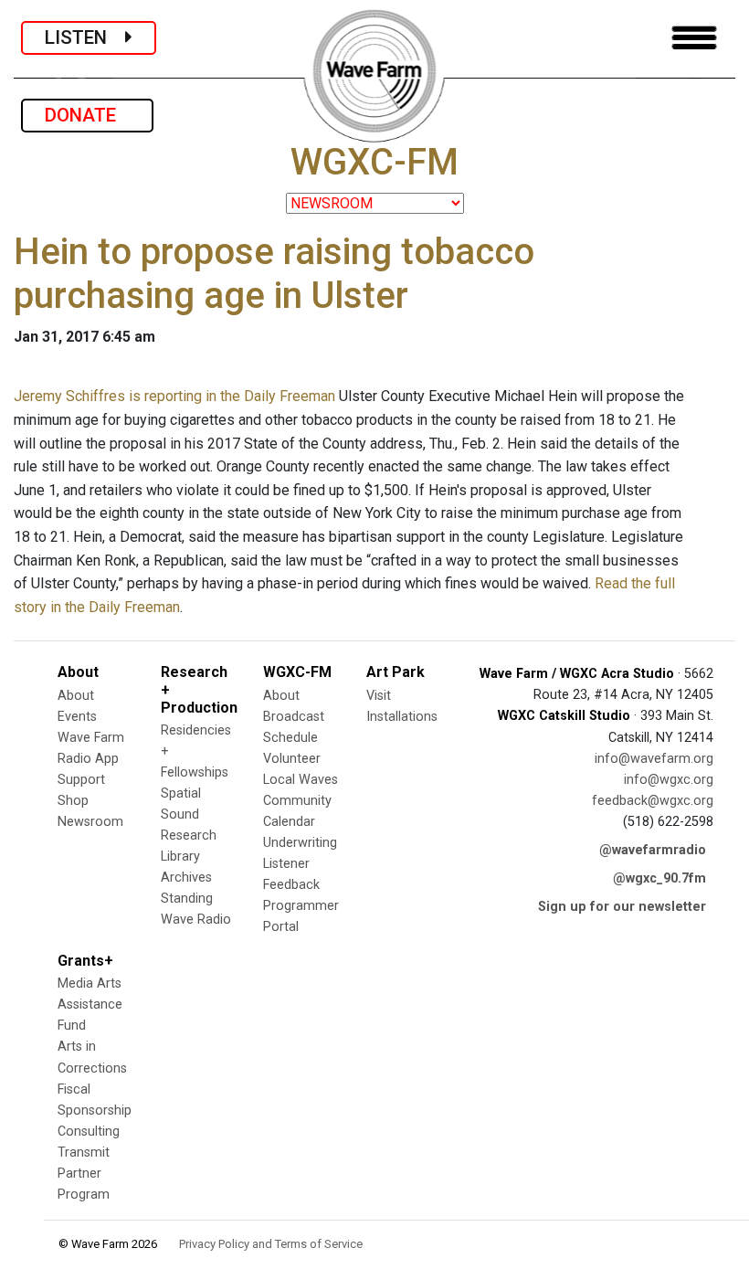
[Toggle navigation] (694, 38)
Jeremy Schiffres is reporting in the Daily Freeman (174, 396)
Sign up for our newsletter (622, 907)
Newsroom (90, 822)
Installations (402, 716)
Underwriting (300, 843)
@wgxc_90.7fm (659, 878)
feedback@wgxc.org (652, 801)
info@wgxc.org (668, 780)
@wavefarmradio (652, 850)
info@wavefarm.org (654, 759)
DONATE (87, 115)
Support (81, 780)
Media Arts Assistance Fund (90, 1004)
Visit (378, 695)
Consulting (89, 1131)
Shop (73, 801)
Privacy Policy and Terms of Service (271, 1244)
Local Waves (300, 780)
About (76, 695)
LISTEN (85, 37)
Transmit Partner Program (84, 1173)
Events (77, 716)
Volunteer (292, 759)
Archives (186, 877)
